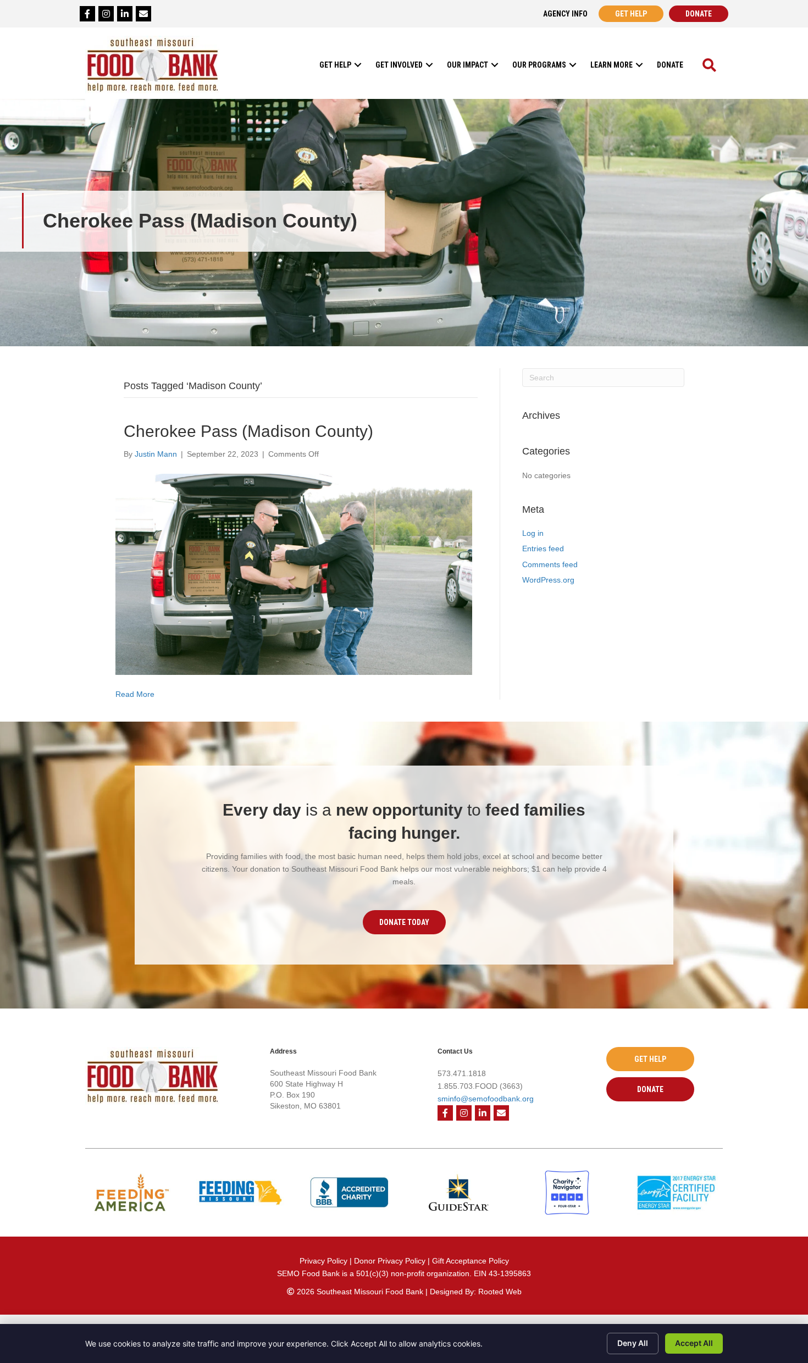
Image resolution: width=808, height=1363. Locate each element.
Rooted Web (500, 1291)
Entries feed (543, 548)
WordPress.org (548, 579)
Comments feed (550, 564)
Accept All (694, 1343)
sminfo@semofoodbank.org (486, 1098)
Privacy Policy (323, 1260)
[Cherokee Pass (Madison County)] (293, 573)
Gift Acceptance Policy (470, 1260)
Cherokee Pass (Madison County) (248, 431)
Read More (134, 694)
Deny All (632, 1343)
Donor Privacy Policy (391, 1260)
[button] (357, 64)
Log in (533, 533)
